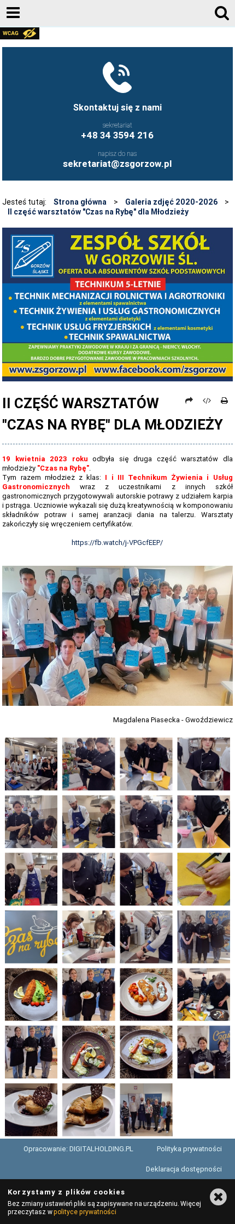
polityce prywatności (85, 1212)
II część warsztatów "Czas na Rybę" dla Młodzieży (98, 212)
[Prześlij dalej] (189, 400)
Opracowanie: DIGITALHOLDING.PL (78, 1148)
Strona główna (80, 202)
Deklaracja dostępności (184, 1169)
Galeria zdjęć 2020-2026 (171, 202)
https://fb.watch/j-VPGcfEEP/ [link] (117, 542)
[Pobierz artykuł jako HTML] (207, 400)
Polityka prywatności (189, 1148)
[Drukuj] (225, 400)
